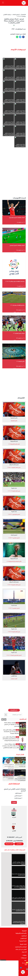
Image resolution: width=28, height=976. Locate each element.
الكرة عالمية (23, 944)
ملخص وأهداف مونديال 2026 (17, 305)
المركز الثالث (18, 798)
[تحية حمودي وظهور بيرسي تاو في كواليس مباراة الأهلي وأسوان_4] (20, 87)
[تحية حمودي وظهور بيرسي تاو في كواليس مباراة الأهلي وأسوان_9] (8, 109)
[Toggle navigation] (3, 2)
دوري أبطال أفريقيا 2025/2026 (14, 467)
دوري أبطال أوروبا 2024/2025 (14, 631)
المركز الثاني (18, 795)
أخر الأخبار (24, 936)
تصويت (14, 802)
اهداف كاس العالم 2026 (18, 333)
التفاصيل (18, 843)
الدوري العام (16, 14)
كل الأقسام (14, 710)
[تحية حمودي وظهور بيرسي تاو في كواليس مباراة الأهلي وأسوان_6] (20, 98)
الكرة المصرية (22, 941)
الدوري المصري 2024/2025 (14, 608)
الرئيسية (23, 14)
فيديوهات (23, 958)
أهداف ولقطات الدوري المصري (17, 245)
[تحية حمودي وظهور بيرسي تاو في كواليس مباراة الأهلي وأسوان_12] (20, 131)
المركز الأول (18, 793)
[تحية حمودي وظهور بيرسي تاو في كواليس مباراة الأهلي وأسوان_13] (8, 131)
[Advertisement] (14, 44)
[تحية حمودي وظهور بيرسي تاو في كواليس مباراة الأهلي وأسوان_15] (20, 64)
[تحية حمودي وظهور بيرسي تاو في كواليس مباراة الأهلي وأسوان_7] (8, 98)
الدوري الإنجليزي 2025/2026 (14, 514)
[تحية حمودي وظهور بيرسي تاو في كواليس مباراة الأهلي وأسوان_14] (8, 64)
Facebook (23, 37)
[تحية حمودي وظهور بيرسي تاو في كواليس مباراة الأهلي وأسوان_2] (20, 75)
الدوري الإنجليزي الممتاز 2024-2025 (14, 655)
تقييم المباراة (9, 843)
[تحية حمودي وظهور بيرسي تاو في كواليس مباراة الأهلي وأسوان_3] (8, 75)
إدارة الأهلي (14, 676)
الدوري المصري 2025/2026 (14, 537)
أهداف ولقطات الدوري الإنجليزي (16, 217)
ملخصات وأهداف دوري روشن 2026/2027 (14, 281)
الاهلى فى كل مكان (21, 949)
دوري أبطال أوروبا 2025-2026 (14, 491)
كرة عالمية (14, 488)
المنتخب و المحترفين (20, 947)
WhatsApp (17, 37)
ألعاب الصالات (14, 678)
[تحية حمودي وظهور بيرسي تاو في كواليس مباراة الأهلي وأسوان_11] (8, 120)
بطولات (24, 955)
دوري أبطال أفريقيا (14, 464)
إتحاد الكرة (14, 605)
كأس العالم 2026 (20, 361)
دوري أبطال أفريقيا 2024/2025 (14, 584)
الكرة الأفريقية (14, 441)
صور (25, 960)
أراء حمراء (24, 952)
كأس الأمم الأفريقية (21, 933)
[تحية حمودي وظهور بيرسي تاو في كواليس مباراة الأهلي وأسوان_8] (20, 109)
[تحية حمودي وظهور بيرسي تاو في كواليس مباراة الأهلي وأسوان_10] (20, 120)
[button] (2, 719)
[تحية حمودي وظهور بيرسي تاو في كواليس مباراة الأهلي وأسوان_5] (8, 87)
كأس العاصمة (14, 418)
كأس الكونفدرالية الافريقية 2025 (14, 561)
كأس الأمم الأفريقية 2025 (14, 444)
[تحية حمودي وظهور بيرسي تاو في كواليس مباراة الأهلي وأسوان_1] (20, 143)
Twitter (20, 37)
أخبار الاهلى (23, 938)
